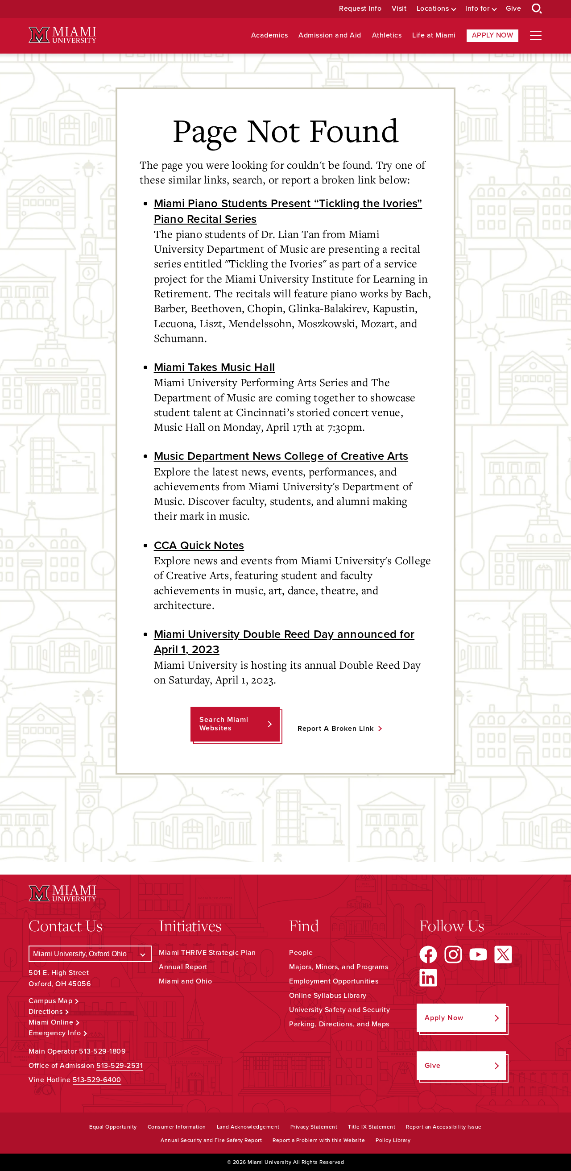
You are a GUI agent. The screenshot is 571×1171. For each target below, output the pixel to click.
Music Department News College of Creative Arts (281, 456)
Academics (269, 35)
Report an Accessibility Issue (444, 1127)
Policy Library (393, 1140)
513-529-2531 (119, 1065)
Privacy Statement (314, 1127)
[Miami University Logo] (62, 35)
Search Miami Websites (223, 724)
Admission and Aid (329, 35)
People (301, 952)
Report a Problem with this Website (319, 1140)
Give (513, 8)
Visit (399, 8)
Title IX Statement (371, 1127)
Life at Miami (434, 35)
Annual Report (183, 967)
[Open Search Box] (537, 9)
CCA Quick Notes (199, 545)
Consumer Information (177, 1127)
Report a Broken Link (336, 728)
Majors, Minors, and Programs (338, 967)
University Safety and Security (339, 1009)
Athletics (387, 35)
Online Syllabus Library (328, 995)
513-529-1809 (102, 1051)
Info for (477, 8)
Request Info (360, 8)
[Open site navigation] (535, 35)
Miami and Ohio (185, 981)
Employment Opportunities (333, 981)
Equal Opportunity (113, 1127)
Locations (433, 8)
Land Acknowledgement (248, 1127)
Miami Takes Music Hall (214, 367)
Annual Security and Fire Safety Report (211, 1140)
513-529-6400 (97, 1079)
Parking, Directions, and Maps (339, 1024)
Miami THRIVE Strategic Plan (207, 952)
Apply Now (492, 35)
